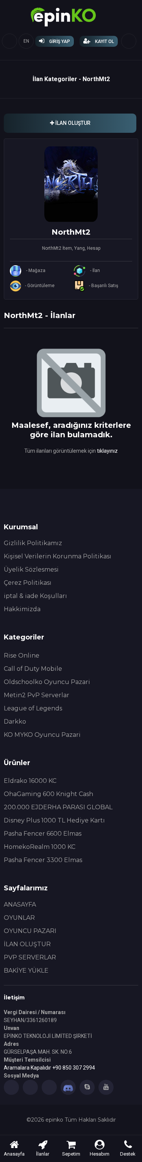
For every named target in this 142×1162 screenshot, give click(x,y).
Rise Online (21, 655)
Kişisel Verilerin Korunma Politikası (57, 556)
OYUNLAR (19, 917)
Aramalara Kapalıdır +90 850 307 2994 (49, 1068)
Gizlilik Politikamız (33, 543)
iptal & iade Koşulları (35, 595)
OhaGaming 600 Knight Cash (48, 794)
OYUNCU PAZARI (30, 931)
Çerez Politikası (27, 582)
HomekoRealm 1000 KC (39, 846)
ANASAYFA (20, 904)
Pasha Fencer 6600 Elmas (42, 833)
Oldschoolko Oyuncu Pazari (47, 682)
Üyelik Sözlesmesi (31, 569)
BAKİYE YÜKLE (26, 970)
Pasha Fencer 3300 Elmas (43, 860)
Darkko (15, 721)
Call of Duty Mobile (33, 668)
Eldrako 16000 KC (30, 780)
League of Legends (33, 708)
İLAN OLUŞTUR (27, 944)
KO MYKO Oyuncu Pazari (42, 734)
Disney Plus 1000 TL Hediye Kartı (54, 820)
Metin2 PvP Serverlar (36, 695)
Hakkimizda (22, 609)
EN (26, 41)
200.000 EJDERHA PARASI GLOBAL (58, 807)
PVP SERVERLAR (30, 957)
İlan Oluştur (72, 123)
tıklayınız (107, 451)
